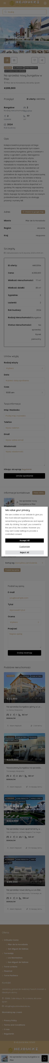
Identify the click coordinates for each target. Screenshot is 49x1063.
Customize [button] (24, 546)
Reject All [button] (24, 552)
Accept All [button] (25, 540)
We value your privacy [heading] (17, 510)
